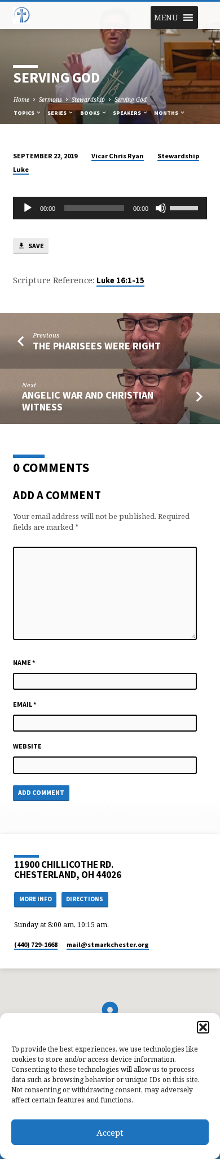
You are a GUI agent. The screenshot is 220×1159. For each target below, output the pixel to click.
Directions (84, 899)
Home (21, 99)
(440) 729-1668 (36, 944)
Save (35, 245)
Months (166, 112)
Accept (110, 1132)
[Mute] (160, 208)
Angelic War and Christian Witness (87, 400)
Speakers (127, 112)
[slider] (185, 207)
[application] (109, 208)
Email (25, 704)
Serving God (131, 99)
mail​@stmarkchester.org (108, 944)
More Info (35, 899)
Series (57, 112)
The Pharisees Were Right (97, 345)
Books (90, 112)
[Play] (27, 208)
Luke (21, 169)
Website (27, 746)
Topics (25, 112)
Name (24, 662)
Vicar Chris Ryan (117, 156)
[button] (203, 1027)
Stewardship (88, 99)
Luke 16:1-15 (120, 280)
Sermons (50, 99)
